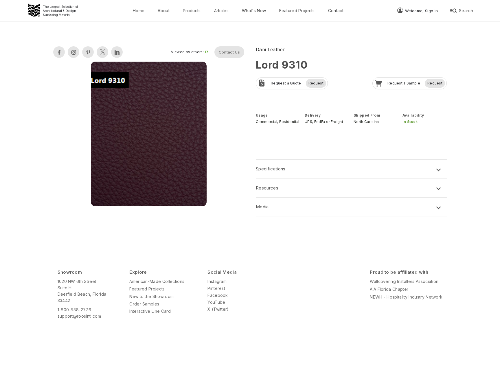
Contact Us (229, 52)
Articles (221, 10)
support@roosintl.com (79, 316)
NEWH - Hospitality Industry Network (406, 297)
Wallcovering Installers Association (404, 281)
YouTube (216, 302)
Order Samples (144, 303)
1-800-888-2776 (74, 309)
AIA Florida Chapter (389, 289)
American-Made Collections (156, 281)
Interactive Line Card (150, 311)
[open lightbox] (149, 135)
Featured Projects (297, 10)
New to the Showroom (151, 296)
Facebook (217, 295)
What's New (254, 10)
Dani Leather (270, 49)
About (164, 10)
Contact (335, 10)
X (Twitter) (218, 309)
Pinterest (216, 288)
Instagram (217, 281)
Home (138, 10)
